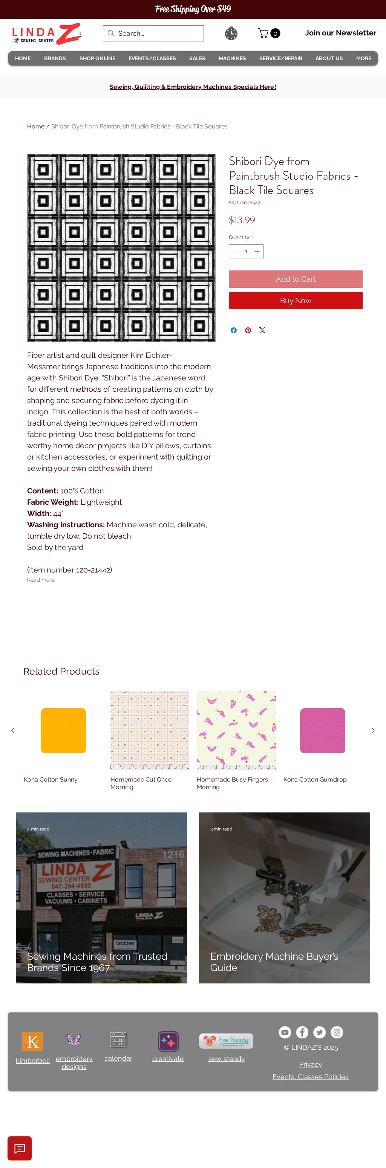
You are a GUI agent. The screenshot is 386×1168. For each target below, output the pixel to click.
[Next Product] (373, 730)
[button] (54, 58)
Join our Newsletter (341, 32)
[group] (193, 745)
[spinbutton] (246, 251)
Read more (40, 580)
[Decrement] (234, 251)
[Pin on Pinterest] (248, 330)
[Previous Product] (12, 730)
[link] (270, 33)
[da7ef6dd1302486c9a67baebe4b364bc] (337, 1032)
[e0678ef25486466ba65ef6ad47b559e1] (302, 1032)
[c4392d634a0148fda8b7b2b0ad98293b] (319, 1032)
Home (35, 126)
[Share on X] (262, 330)
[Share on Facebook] (233, 330)
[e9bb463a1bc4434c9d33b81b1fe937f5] (285, 1032)
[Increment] (257, 251)
